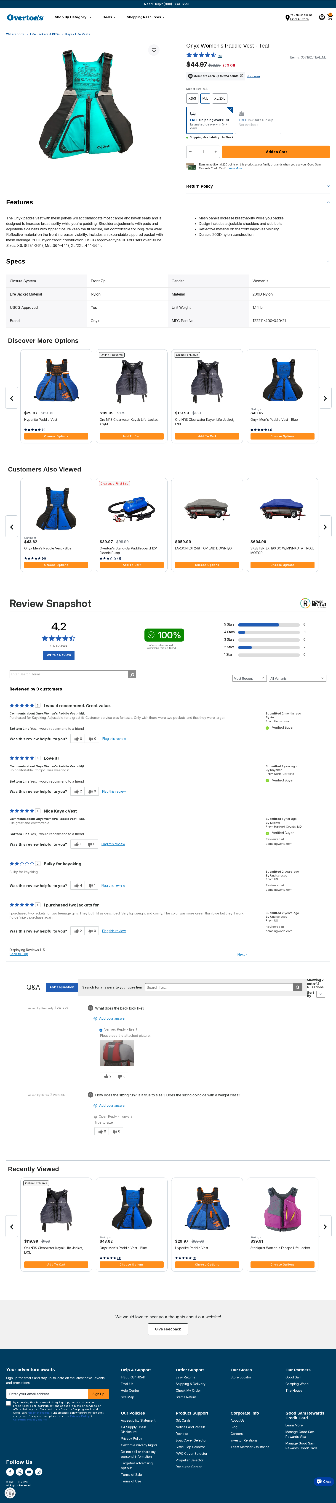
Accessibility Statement (138, 1420)
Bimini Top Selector (190, 1447)
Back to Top (19, 954)
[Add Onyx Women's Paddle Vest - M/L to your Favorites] (154, 50)
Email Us (127, 1384)
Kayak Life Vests (77, 34)
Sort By (310, 994)
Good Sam (293, 1377)
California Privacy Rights (139, 1445)
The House (293, 1390)
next (325, 398)
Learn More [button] (235, 168)
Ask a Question (61, 987)
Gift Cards (183, 1420)
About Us (237, 1420)
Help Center (130, 1390)
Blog (234, 1427)
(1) (43, 430)
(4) (270, 430)
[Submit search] (297, 987)
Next (242, 954)
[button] (72, 17)
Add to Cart (276, 151)
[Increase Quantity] (217, 152)
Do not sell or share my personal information (138, 1454)
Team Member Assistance (250, 1447)
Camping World (297, 1384)
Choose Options (56, 436)
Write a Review (59, 655)
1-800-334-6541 (133, 1377)
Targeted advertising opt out (137, 1465)
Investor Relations (244, 1440)
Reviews (182, 1434)
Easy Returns (185, 1377)
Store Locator (241, 1377)
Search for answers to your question (112, 987)
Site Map (127, 1397)
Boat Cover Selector (191, 1440)
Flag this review (114, 739)
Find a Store (299, 19)
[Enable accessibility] (10, 1492)
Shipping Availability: (205, 137)
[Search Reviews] (132, 674)
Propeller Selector (189, 1460)
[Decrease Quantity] (189, 152)
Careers (237, 1434)
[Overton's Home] (25, 17)
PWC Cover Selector (191, 1453)
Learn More (294, 1425)
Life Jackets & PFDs (45, 34)
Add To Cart (132, 436)
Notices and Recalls (190, 1427)
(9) (220, 56)
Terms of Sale (131, 1474)
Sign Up (98, 1394)
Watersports (15, 34)
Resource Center (189, 1467)
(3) (119, 558)
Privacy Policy (131, 1438)
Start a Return (186, 1397)
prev (11, 398)
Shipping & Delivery (190, 1384)
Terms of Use (131, 1481)
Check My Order (188, 1390)
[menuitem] (72, 17)
